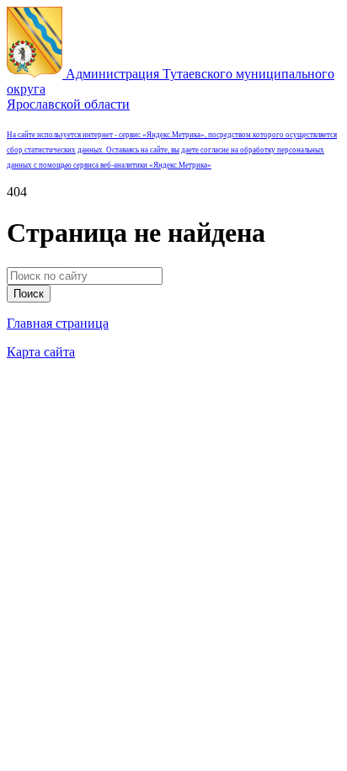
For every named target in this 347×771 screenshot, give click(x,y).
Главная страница (58, 323)
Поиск (28, 293)
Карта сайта (41, 352)
